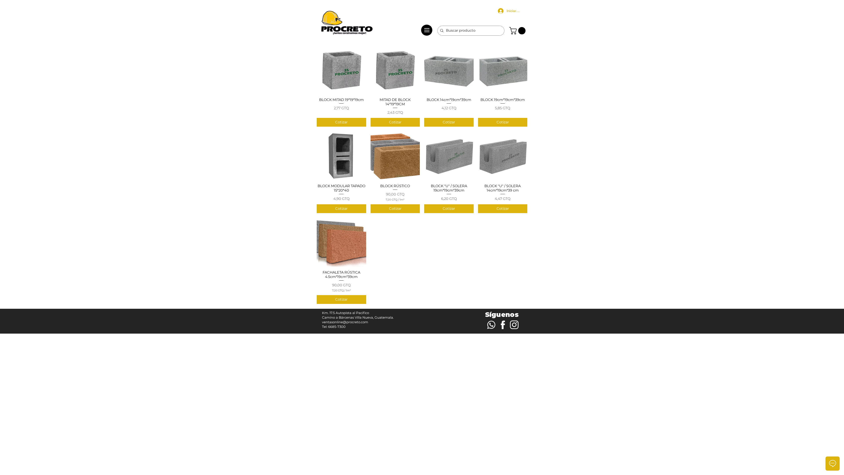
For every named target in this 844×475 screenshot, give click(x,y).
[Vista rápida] (341, 69)
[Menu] (426, 30)
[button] (518, 30)
